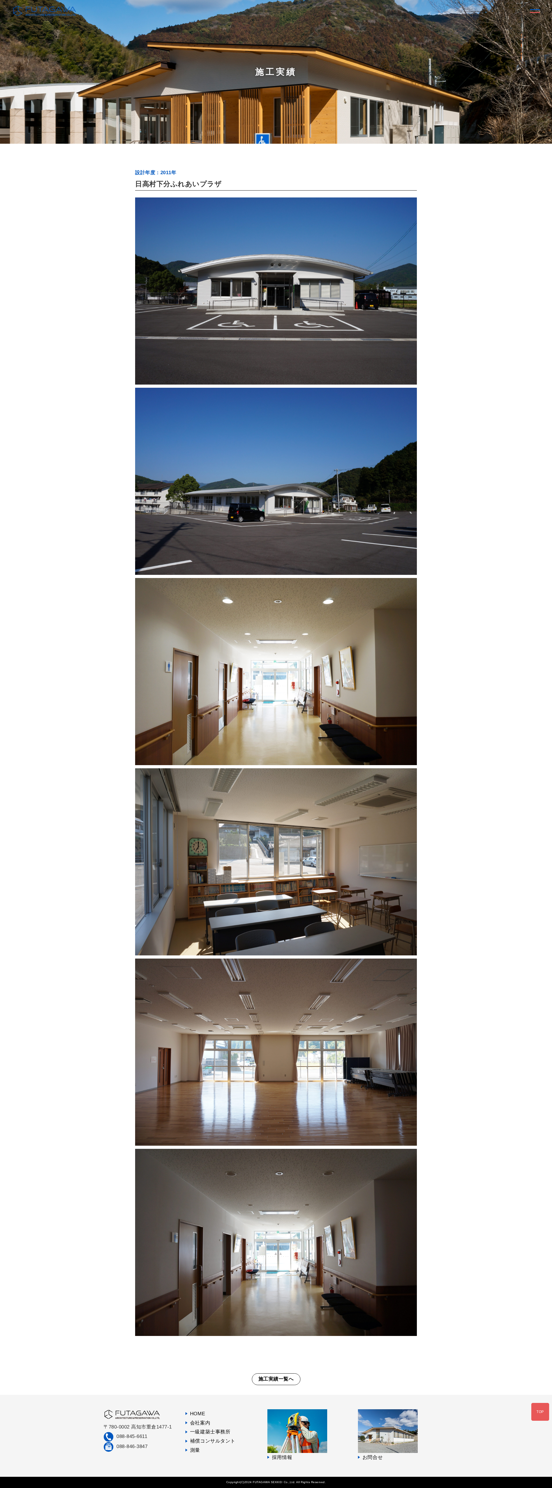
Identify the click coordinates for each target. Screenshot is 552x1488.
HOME (197, 1413)
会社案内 (200, 1423)
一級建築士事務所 (210, 1432)
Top (540, 1412)
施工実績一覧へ (276, 1379)
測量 (195, 1450)
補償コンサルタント (212, 1441)
